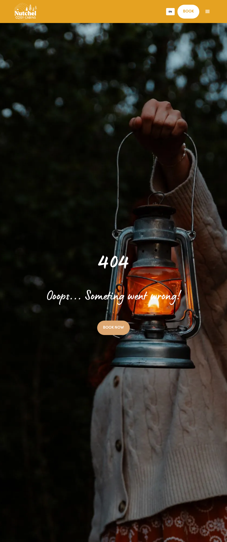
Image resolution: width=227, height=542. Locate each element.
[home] (25, 11)
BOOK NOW (113, 328)
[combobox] (170, 11)
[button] (207, 11)
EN (170, 11)
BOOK (188, 12)
